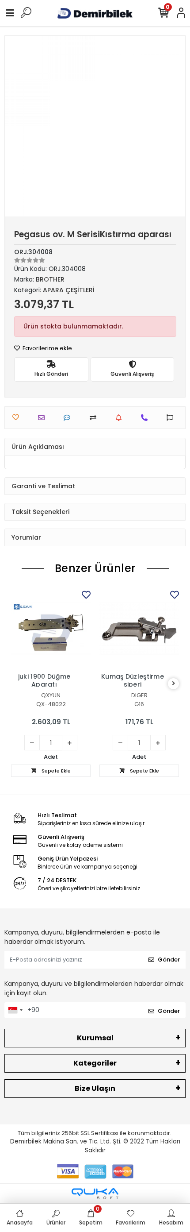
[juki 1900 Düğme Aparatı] (51, 628)
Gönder (169, 959)
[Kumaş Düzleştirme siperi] (139, 628)
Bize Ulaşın (95, 1088)
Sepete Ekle (55, 770)
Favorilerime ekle (46, 348)
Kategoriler (95, 1063)
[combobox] (15, 1010)
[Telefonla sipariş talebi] (146, 417)
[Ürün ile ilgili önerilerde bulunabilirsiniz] (172, 417)
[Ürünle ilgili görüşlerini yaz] (69, 417)
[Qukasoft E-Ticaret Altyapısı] (95, 1193)
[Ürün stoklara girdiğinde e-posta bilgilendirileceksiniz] (121, 417)
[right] (173, 684)
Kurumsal (95, 1038)
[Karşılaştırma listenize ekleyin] (95, 417)
